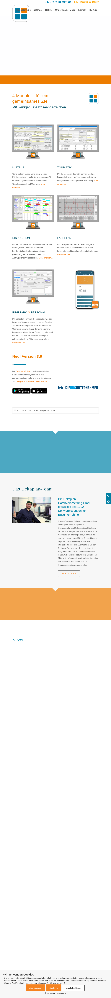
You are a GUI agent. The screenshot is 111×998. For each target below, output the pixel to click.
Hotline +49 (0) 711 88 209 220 (57, 2)
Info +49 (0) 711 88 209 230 (86, 2)
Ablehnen (54, 987)
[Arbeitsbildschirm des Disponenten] (33, 215)
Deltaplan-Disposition (25, 381)
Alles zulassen (35, 987)
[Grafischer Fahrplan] (78, 215)
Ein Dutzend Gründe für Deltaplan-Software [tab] (36, 410)
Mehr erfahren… (46, 258)
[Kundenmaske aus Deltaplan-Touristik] (78, 144)
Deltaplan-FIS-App (24, 371)
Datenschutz (50, 993)
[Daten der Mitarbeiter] (33, 289)
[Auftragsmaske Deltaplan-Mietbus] (33, 144)
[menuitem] (23, 10)
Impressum (61, 993)
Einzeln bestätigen (73, 987)
